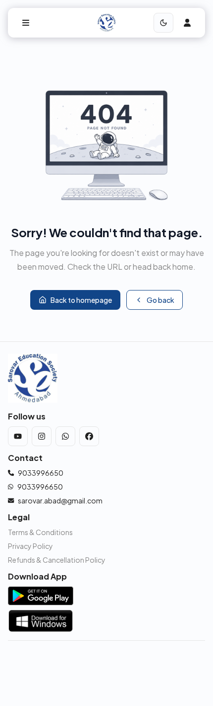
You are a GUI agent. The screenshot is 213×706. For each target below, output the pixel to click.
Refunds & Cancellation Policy (57, 559)
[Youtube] (18, 436)
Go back (160, 299)
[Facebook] (89, 436)
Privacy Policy (30, 545)
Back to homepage (81, 299)
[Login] (187, 23)
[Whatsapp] (65, 436)
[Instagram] (42, 436)
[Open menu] (26, 23)
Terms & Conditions (40, 532)
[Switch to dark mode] (163, 23)
